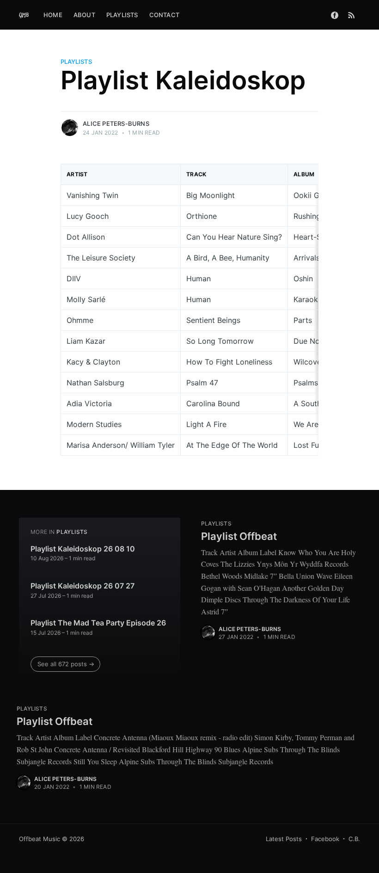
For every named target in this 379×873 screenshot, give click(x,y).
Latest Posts (284, 838)
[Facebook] (334, 14)
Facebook (325, 838)
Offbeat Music (39, 838)
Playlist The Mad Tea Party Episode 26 (98, 622)
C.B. (354, 838)
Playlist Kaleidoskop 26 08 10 (83, 548)
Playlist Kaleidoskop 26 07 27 (82, 585)
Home (52, 15)
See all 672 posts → (65, 664)
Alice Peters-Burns (116, 123)
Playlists (122, 15)
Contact (164, 15)
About (84, 15)
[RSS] (351, 14)
